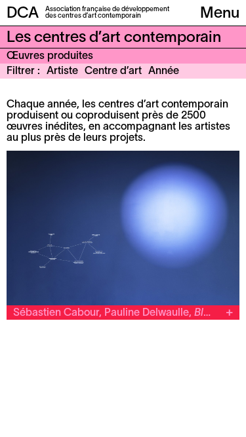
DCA (23, 14)
